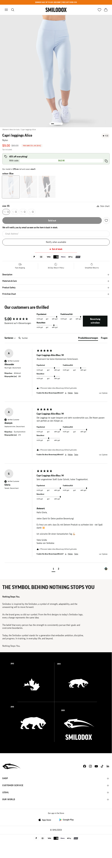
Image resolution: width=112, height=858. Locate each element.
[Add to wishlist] (106, 220)
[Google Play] (66, 820)
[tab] (88, 338)
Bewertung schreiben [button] (95, 321)
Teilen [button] (76, 393)
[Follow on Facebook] (84, 766)
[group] (20, 319)
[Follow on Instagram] (90, 766)
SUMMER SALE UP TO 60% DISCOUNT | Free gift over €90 (56, 2)
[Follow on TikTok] (102, 766)
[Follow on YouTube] (96, 766)
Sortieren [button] (9, 338)
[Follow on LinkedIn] (108, 766)
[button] (53, 569)
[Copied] (106, 160)
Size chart (105, 206)
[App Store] (45, 820)
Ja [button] (65, 393)
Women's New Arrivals (10, 129)
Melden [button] (70, 393)
